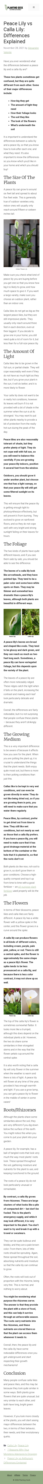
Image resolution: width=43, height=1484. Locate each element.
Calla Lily (12, 1445)
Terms (25, 1475)
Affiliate (17, 1475)
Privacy (33, 1475)
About (9, 1475)
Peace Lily (23, 1445)
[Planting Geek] (14, 7)
